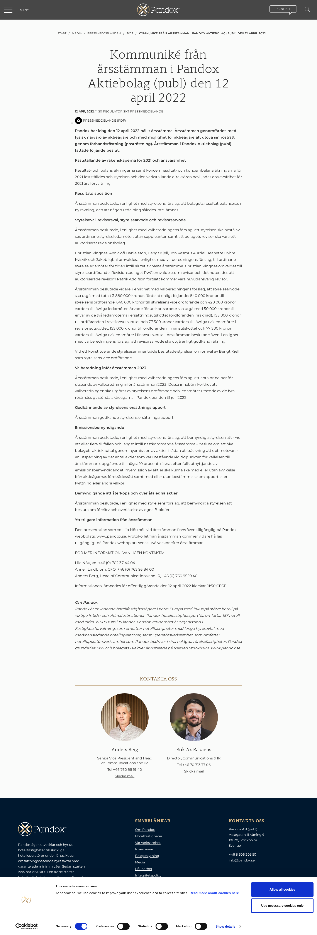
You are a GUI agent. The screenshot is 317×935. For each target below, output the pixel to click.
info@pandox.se (242, 860)
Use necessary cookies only (282, 905)
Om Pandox (145, 830)
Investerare (144, 849)
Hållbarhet (143, 869)
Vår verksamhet (148, 843)
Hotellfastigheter (148, 836)
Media (140, 862)
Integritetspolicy (148, 875)
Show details (225, 926)
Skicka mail (124, 776)
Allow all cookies (282, 889)
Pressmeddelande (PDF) (104, 120)
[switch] (123, 926)
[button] (8, 9)
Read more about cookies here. (215, 893)
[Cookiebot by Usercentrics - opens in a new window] (26, 926)
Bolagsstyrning (147, 856)
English (283, 9)
